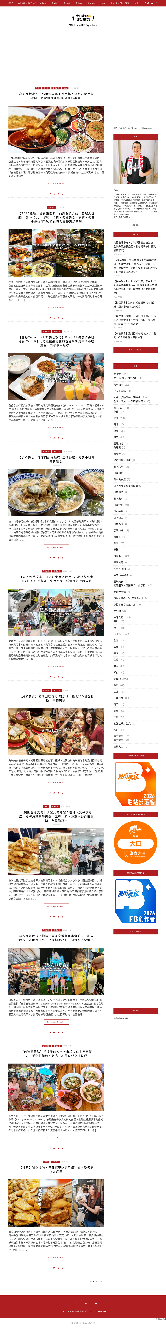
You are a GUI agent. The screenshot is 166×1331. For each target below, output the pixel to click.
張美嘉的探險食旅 (120, 1018)
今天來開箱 (119, 391)
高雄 (115, 729)
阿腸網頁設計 (161, 1319)
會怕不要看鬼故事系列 (125, 604)
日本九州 (118, 466)
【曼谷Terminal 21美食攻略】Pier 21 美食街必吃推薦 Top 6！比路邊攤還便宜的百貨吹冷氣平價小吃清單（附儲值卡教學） (56, 341)
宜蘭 (115, 659)
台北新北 (46, 451)
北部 (115, 418)
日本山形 (118, 492)
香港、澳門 (119, 568)
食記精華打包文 (122, 723)
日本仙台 (118, 473)
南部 (115, 424)
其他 (136, 3)
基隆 (115, 653)
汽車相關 (118, 384)
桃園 (46, 806)
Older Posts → (96, 1281)
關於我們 (76, 1323)
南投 (115, 621)
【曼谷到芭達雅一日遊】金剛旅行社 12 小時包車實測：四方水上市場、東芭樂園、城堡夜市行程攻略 (134, 320)
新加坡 (117, 453)
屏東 (37, 88)
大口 (115, 189)
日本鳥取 (57, 690)
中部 (115, 411)
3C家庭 (117, 374)
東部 (115, 430)
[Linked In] (62, 194)
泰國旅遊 (57, 331)
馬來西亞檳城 (120, 575)
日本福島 (118, 511)
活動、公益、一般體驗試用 (128, 401)
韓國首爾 (118, 562)
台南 (115, 640)
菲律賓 (117, 536)
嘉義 (115, 646)
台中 (115, 627)
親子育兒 (118, 736)
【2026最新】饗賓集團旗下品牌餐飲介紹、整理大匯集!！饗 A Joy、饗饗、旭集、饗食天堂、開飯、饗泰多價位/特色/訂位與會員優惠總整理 (56, 217)
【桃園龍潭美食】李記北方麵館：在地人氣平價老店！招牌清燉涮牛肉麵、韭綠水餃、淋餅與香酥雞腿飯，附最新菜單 (56, 816)
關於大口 (11, 3)
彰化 (115, 672)
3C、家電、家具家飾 (124, 378)
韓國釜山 (118, 556)
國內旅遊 (118, 407)
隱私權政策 (89, 1323)
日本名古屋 (119, 479)
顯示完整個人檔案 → (121, 217)
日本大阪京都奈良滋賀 (125, 485)
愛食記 (117, 678)
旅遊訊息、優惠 (122, 460)
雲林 (115, 717)
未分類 (46, 88)
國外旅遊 (46, 331)
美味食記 (56, 88)
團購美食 (118, 581)
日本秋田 (118, 517)
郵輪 (115, 549)
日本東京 (118, 498)
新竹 (115, 685)
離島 (65, 88)
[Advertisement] (135, 104)
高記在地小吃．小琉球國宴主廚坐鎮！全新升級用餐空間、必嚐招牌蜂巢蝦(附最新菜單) (134, 246)
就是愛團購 (119, 591)
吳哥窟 (117, 447)
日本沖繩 (118, 504)
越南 (115, 543)
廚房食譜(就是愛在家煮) (27, 3)
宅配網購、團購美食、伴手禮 (129, 585)
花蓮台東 (118, 698)
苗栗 (115, 704)
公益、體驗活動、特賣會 (127, 397)
